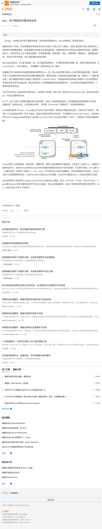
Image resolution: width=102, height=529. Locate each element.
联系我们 (51, 499)
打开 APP (95, 3)
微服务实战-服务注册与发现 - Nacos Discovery (20, 442)
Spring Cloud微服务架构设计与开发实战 (17, 446)
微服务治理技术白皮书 (10, 472)
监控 (12, 211)
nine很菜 (5, 348)
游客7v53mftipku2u (8, 306)
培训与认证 (26, 505)
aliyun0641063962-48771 (11, 334)
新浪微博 (14, 493)
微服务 (26, 211)
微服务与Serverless (9, 477)
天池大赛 (18, 505)
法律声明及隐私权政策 (9, 514)
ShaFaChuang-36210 (9, 320)
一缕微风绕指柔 (7, 264)
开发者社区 (10, 505)
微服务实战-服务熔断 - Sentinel (14, 428)
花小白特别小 (6, 292)
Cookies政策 (23, 514)
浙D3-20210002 (24, 522)
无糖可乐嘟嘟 (6, 250)
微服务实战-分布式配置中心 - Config (16, 437)
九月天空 (5, 236)
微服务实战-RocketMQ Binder (13, 423)
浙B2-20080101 (26, 520)
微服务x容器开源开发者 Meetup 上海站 (17, 467)
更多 (3, 453)
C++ (19, 211)
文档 (3, 505)
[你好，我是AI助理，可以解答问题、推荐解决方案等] (88, 9)
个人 (98, 14)
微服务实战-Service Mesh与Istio (14, 432)
